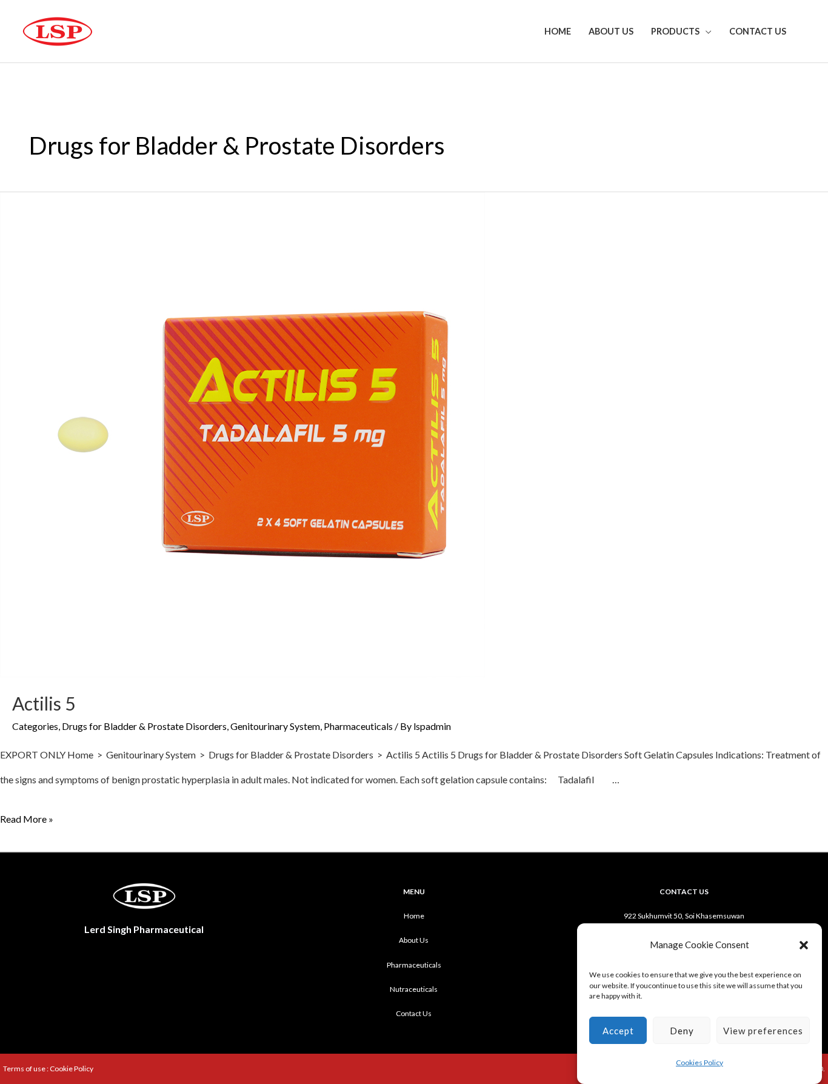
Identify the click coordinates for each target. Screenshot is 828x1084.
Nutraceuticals (414, 989)
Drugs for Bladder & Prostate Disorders (144, 726)
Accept (618, 1030)
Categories (35, 726)
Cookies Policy (699, 1062)
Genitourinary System (275, 726)
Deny (682, 1030)
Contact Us (757, 31)
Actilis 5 (43, 703)
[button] (804, 945)
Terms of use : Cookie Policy (48, 1068)
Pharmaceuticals (358, 726)
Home (557, 31)
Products (675, 31)
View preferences (763, 1030)
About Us (611, 31)
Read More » (26, 819)
